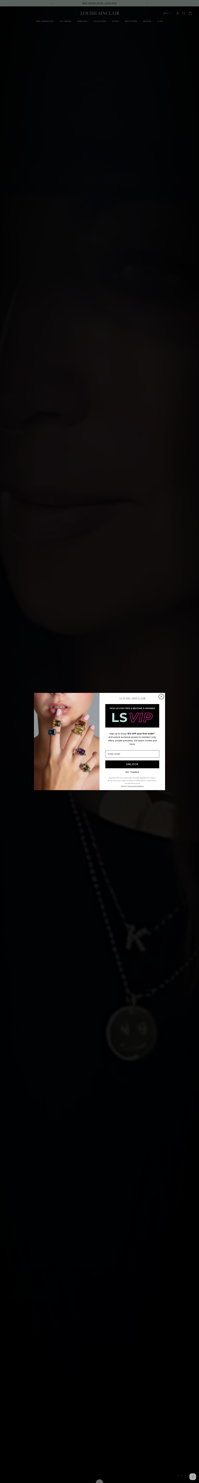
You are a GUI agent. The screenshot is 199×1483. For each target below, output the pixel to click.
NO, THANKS (132, 772)
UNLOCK (132, 764)
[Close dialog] (161, 696)
